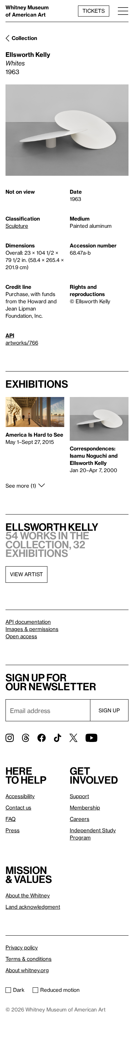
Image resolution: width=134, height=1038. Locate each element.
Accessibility (20, 796)
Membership (85, 807)
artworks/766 (21, 342)
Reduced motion (60, 990)
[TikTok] (57, 738)
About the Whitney (27, 895)
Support (79, 796)
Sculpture (16, 226)
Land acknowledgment (32, 907)
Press (12, 830)
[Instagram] (9, 738)
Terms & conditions (28, 959)
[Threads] (25, 738)
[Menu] (123, 11)
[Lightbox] (67, 130)
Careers (79, 819)
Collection (24, 38)
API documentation (28, 622)
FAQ (10, 819)
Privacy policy (21, 947)
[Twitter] (73, 738)
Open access (21, 636)
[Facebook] (41, 738)
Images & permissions (31, 629)
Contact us (18, 807)
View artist (26, 574)
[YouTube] (91, 738)
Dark (18, 990)
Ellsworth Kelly (27, 54)
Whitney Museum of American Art (27, 11)
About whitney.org (27, 970)
